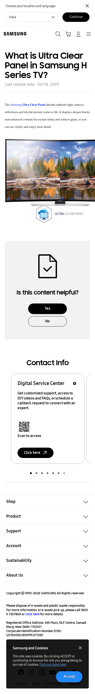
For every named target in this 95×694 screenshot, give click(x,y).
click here (32, 614)
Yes (47, 308)
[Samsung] (14, 34)
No (47, 321)
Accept (69, 676)
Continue (76, 17)
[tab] (31, 473)
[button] (47, 501)
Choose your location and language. (31, 6)
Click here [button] (32, 452)
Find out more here (52, 665)
